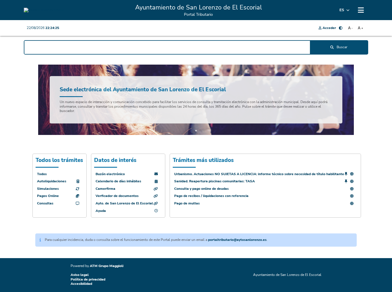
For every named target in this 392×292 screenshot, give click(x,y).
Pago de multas (187, 203)
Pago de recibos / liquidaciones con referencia (211, 196)
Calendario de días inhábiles (118, 181)
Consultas (45, 203)
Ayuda (101, 211)
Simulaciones (48, 189)
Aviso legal (80, 274)
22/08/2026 (43, 28)
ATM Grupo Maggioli (106, 266)
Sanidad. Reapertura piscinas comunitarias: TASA (214, 181)
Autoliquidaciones (51, 181)
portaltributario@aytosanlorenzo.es (237, 239)
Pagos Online (48, 196)
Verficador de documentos (117, 196)
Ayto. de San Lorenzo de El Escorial (124, 203)
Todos (42, 174)
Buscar (342, 47)
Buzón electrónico (110, 174)
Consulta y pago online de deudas (201, 189)
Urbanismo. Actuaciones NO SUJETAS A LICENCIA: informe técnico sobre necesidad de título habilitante (259, 174)
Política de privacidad (88, 279)
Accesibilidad (81, 283)
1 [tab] (196, 131)
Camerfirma (105, 189)
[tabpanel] (196, 100)
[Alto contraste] (340, 28)
